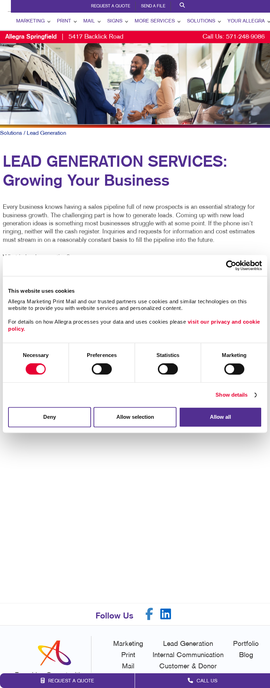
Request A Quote (110, 6)
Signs (114, 21)
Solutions (201, 21)
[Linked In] (166, 614)
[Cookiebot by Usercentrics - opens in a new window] (231, 265)
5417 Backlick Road (64, 37)
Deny (49, 417)
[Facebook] (149, 614)
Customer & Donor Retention (188, 671)
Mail (89, 21)
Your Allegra (246, 21)
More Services (155, 21)
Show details (232, 395)
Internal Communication (188, 655)
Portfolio (246, 644)
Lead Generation (188, 644)
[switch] (102, 369)
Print (64, 21)
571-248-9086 (245, 37)
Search (183, 6)
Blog (246, 655)
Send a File (153, 6)
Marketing (30, 21)
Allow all (220, 417)
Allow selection (135, 417)
